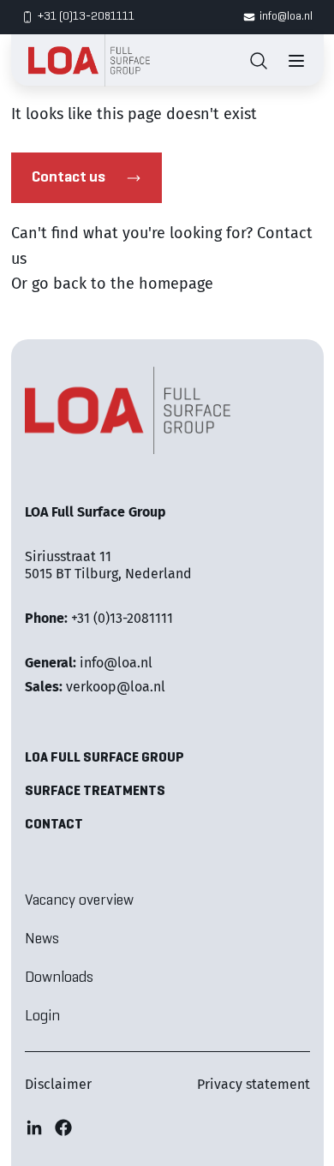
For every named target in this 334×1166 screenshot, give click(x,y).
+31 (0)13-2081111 (86, 16)
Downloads (59, 978)
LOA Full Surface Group (104, 758)
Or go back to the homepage (112, 283)
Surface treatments (95, 792)
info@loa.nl (286, 16)
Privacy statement (253, 1084)
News (42, 939)
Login (42, 1016)
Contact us (68, 177)
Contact (54, 825)
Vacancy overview (79, 901)
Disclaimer (58, 1084)
